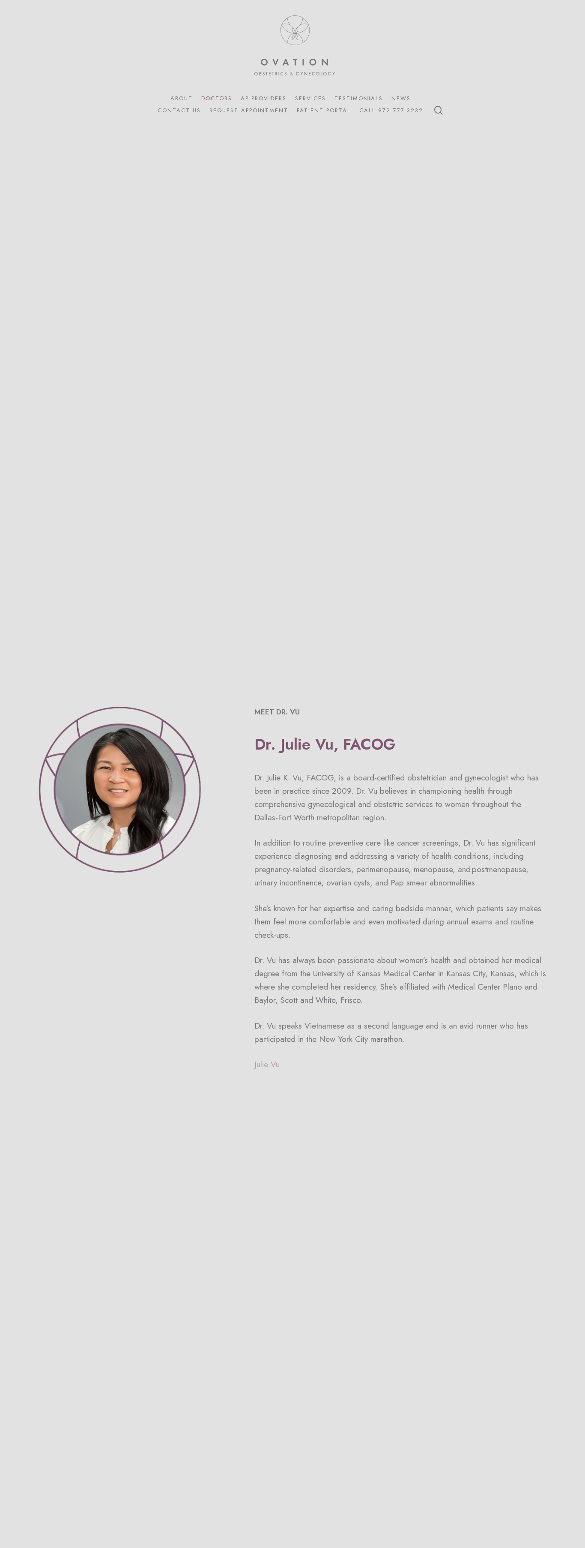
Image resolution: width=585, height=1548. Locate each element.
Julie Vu (267, 1064)
